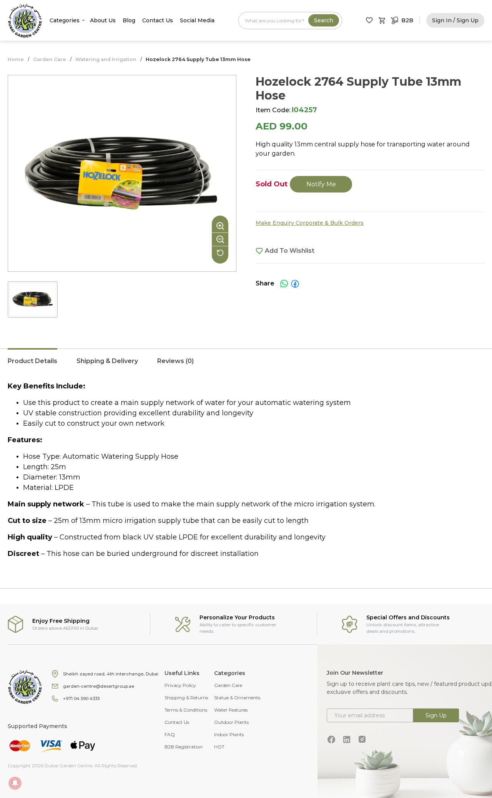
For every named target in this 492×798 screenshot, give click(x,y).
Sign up (436, 715)
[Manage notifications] (15, 783)
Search (323, 20)
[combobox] (290, 20)
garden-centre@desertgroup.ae (98, 686)
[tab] (32, 365)
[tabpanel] (246, 470)
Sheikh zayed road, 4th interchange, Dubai (110, 674)
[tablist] (246, 365)
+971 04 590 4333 (81, 698)
